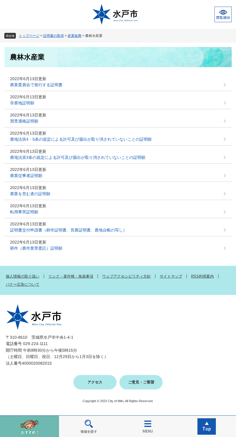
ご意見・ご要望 (141, 382)
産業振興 (74, 36)
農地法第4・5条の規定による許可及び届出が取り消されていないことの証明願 (81, 139)
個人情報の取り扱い (22, 276)
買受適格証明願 (24, 121)
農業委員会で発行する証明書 (36, 84)
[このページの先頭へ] (206, 426)
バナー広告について (22, 284)
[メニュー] (147, 426)
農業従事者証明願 (26, 175)
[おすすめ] (29, 426)
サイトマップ (171, 276)
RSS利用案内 (202, 276)
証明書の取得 (53, 36)
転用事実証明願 (24, 212)
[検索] (88, 426)
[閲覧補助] (223, 14)
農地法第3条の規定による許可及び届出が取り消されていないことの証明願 (77, 157)
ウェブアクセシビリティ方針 (126, 276)
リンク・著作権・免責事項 (70, 276)
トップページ (29, 36)
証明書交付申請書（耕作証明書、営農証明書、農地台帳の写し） (68, 230)
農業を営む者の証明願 (30, 193)
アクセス (94, 382)
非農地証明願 (22, 103)
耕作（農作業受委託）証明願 (36, 248)
